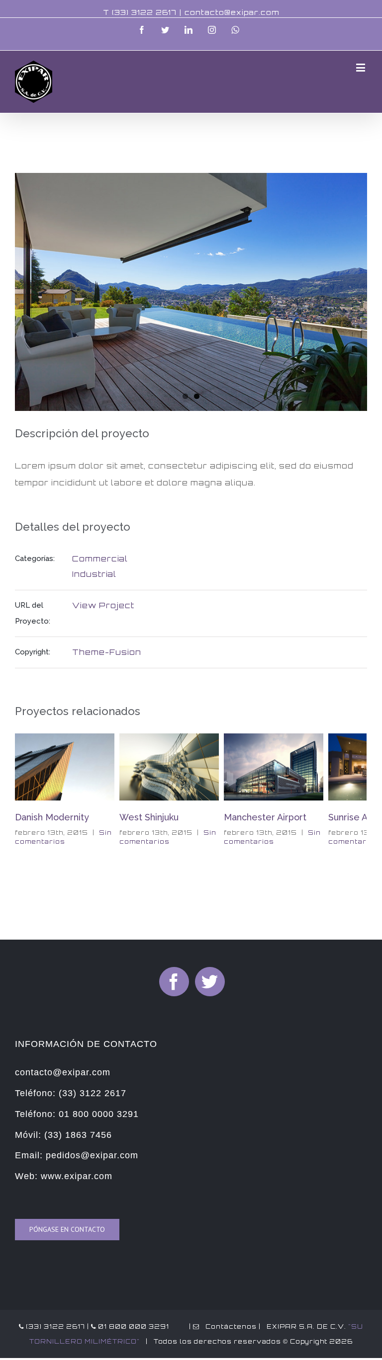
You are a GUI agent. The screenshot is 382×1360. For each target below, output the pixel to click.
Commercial (100, 558)
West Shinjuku (106, 817)
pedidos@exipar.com (92, 1155)
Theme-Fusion (106, 652)
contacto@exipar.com (232, 12)
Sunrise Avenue (318, 817)
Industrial (94, 574)
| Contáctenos (222, 1326)
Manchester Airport (222, 817)
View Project (103, 605)
